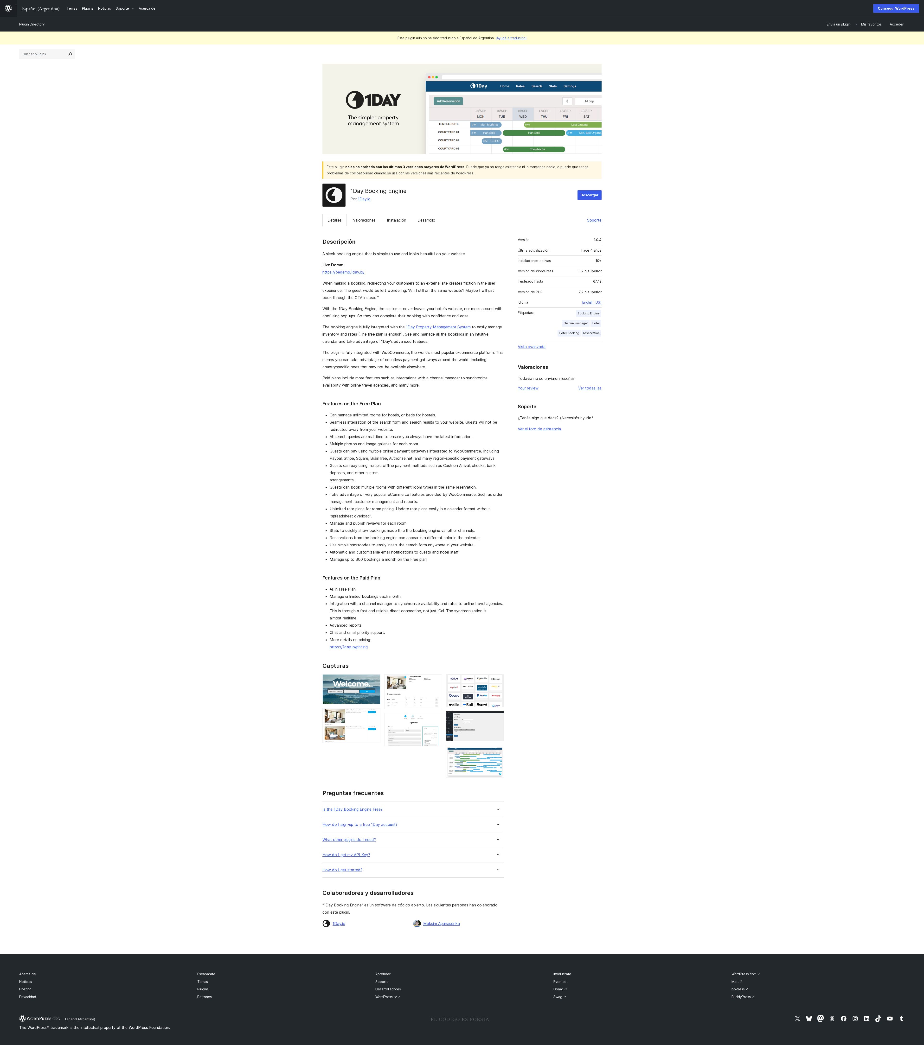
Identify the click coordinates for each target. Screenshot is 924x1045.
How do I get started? (342, 870)
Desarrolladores (388, 989)
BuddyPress (743, 997)
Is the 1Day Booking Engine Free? (352, 809)
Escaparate (206, 974)
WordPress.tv (388, 997)
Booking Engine (589, 313)
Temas (202, 982)
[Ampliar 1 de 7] (374, 680)
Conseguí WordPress (896, 8)
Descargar (589, 195)
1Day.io (364, 199)
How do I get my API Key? (346, 855)
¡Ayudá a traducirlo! (511, 38)
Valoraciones (364, 220)
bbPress (740, 989)
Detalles (334, 220)
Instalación (396, 220)
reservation (591, 333)
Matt (737, 982)
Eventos (559, 982)
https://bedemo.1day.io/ (343, 272)
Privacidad (27, 997)
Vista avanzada (531, 346)
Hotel (596, 323)
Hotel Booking (569, 333)
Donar (560, 989)
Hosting (25, 989)
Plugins (203, 989)
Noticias (25, 982)
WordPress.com (746, 974)
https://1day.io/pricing (349, 646)
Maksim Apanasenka (441, 923)
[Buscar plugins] (70, 54)
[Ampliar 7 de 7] (497, 751)
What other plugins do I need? (349, 839)
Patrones (204, 997)
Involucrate (562, 974)
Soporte (594, 220)
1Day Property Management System (438, 327)
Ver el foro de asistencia (539, 429)
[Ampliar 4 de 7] (435, 719)
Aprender (383, 974)
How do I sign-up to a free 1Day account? (360, 824)
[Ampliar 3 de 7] (435, 680)
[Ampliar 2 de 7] (374, 714)
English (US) (592, 302)
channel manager (576, 323)
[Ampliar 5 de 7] (497, 680)
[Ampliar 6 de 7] (497, 717)
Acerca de (27, 974)
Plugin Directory (32, 24)
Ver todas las (590, 388)
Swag (559, 997)
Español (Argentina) (80, 1019)
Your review (528, 388)
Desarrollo (426, 220)
